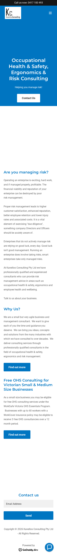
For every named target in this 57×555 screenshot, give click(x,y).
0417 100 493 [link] (35, 2)
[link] (13, 13)
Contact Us (28, 98)
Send (28, 515)
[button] (50, 13)
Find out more (17, 367)
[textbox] (28, 504)
